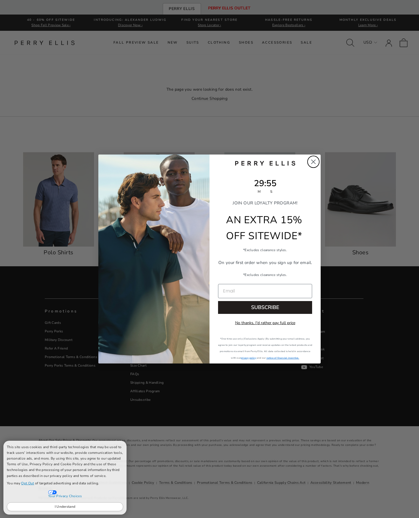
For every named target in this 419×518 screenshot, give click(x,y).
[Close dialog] (313, 162)
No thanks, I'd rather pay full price (265, 323)
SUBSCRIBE (265, 307)
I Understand (65, 506)
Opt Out (27, 483)
